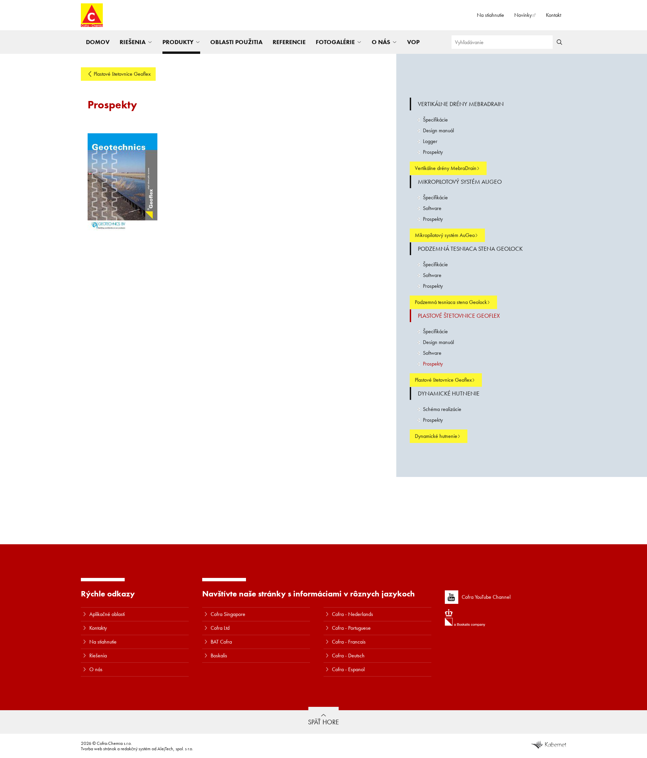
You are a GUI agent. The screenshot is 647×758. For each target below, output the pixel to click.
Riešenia (133, 42)
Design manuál (438, 130)
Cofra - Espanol (348, 669)
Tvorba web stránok (98, 749)
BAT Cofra (221, 641)
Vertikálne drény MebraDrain (461, 104)
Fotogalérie (335, 42)
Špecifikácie (435, 119)
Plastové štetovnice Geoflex (122, 73)
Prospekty (433, 152)
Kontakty (98, 627)
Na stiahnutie (490, 15)
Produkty (177, 42)
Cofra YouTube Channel (486, 596)
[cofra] (92, 15)
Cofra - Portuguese (351, 627)
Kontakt (553, 15)
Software (432, 208)
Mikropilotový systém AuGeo (460, 181)
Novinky (523, 15)
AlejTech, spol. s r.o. (175, 749)
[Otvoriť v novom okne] (548, 744)
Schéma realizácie (442, 409)
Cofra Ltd (220, 627)
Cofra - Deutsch (348, 655)
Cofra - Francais (349, 641)
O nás (381, 42)
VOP (413, 42)
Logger (430, 141)
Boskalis (219, 655)
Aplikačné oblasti (107, 614)
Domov (98, 42)
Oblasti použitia (236, 42)
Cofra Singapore (228, 614)
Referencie (289, 42)
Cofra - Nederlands (352, 614)
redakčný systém (136, 749)
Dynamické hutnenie (449, 393)
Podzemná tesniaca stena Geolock (470, 248)
